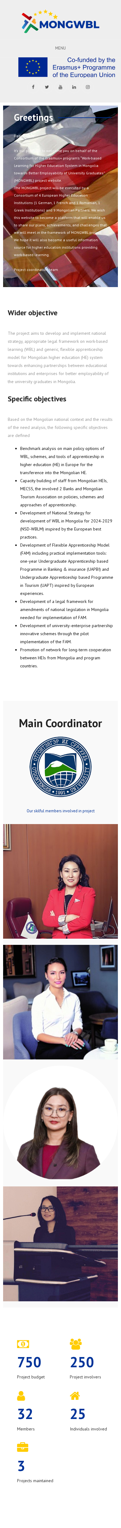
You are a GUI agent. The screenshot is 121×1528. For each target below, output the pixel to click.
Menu (60, 48)
